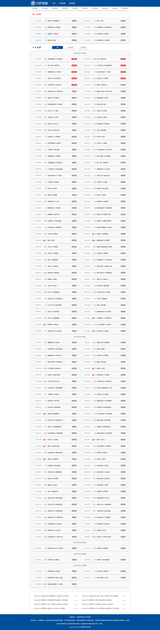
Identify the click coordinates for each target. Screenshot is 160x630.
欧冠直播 (104, 8)
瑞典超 (94, 188)
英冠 (46, 143)
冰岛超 (94, 381)
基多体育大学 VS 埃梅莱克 (104, 517)
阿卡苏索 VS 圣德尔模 (102, 571)
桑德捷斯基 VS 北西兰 (102, 97)
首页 (54, 3)
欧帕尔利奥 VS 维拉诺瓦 (103, 478)
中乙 (46, 65)
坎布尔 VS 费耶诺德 (102, 298)
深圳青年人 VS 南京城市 (54, 136)
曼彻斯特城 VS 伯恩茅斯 (54, 27)
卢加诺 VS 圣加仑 (52, 285)
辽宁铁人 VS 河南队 (102, 143)
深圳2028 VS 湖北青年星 (54, 78)
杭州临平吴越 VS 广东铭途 (104, 72)
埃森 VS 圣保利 (101, 349)
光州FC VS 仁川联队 (53, 110)
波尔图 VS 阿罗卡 (101, 459)
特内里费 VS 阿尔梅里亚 (54, 465)
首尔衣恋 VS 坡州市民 (53, 130)
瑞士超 (94, 195)
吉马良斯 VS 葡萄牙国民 (103, 285)
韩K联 (45, 110)
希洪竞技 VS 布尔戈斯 (53, 400)
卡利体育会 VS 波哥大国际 (104, 511)
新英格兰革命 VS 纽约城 (103, 472)
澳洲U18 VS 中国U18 (102, 279)
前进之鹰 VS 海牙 (101, 104)
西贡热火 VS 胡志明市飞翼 (104, 214)
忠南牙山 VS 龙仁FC (53, 123)
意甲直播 (94, 8)
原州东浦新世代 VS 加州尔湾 (104, 149)
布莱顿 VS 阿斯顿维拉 (53, 21)
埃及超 (94, 387)
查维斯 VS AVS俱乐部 (53, 97)
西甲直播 (64, 8)
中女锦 (94, 91)
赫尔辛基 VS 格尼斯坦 (102, 201)
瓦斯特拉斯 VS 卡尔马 (53, 201)
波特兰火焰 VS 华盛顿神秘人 (104, 504)
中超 (95, 143)
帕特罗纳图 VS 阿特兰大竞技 (55, 577)
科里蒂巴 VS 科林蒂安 (102, 491)
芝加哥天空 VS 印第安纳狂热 (55, 511)
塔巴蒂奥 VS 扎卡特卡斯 (54, 530)
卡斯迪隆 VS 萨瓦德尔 (53, 394)
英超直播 (54, 8)
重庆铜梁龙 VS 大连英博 (54, 208)
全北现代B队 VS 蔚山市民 (54, 85)
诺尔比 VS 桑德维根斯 (53, 318)
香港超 (94, 59)
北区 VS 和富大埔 (101, 59)
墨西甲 (45, 530)
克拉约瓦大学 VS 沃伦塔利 (55, 331)
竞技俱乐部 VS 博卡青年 (103, 524)
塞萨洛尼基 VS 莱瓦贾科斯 (104, 420)
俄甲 (46, 227)
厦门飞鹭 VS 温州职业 (53, 65)
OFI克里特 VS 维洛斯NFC (54, 368)
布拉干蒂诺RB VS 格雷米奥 (104, 446)
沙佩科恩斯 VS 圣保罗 (102, 485)
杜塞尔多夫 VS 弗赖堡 (102, 355)
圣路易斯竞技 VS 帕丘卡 (103, 498)
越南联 (94, 214)
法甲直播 (74, 8)
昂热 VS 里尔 (100, 21)
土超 (46, 349)
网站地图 (88, 627)
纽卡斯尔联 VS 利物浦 (102, 33)
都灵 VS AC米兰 (101, 439)
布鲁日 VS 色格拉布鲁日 (54, 375)
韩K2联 (94, 110)
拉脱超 (94, 548)
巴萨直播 (87, 617)
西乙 (46, 311)
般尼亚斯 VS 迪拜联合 (53, 272)
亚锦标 (45, 59)
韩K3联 (94, 78)
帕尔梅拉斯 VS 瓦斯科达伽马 (55, 452)
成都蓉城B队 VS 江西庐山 (54, 72)
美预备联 (94, 536)
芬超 (46, 188)
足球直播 (62, 3)
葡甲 (46, 97)
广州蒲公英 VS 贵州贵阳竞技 (104, 65)
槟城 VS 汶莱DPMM (102, 85)
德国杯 (94, 130)
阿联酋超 (45, 272)
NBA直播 (34, 8)
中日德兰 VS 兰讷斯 (102, 182)
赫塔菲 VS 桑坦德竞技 (53, 413)
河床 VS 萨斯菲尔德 (53, 491)
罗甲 (95, 227)
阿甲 (95, 413)
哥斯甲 (45, 524)
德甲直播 (84, 8)
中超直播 (114, 8)
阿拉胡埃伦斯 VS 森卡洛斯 (55, 524)
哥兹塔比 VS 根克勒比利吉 (104, 426)
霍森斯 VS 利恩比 (52, 279)
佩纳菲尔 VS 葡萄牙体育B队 (104, 221)
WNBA (45, 472)
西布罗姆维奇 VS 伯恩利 (54, 143)
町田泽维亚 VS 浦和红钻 (103, 123)
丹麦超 (94, 97)
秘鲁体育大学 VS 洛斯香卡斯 (55, 517)
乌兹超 (94, 272)
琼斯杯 (45, 91)
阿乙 (95, 559)
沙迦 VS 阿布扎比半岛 (53, 381)
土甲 (95, 266)
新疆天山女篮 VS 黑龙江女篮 (104, 91)
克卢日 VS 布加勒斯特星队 (55, 426)
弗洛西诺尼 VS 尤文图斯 (103, 40)
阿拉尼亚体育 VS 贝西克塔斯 (104, 433)
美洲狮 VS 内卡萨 (101, 530)
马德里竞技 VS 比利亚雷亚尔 (104, 27)
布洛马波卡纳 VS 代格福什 (104, 292)
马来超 (94, 85)
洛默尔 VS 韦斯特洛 (53, 266)
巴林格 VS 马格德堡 (53, 253)
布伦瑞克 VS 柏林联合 (102, 253)
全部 (57, 47)
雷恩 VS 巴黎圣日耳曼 (53, 446)
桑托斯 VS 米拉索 (52, 485)
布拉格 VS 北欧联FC (53, 234)
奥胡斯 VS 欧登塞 (52, 195)
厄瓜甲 (94, 517)
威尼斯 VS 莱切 (52, 40)
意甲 (46, 40)
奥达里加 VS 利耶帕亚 (102, 548)
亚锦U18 (94, 279)
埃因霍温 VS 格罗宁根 (53, 214)
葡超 (95, 285)
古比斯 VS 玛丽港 (52, 188)
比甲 (46, 156)
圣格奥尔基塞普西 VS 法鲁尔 (104, 227)
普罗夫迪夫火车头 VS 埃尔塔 (55, 548)
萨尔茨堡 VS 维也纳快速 (54, 407)
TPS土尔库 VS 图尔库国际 (55, 305)
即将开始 (74, 20)
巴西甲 (94, 446)
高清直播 (74, 59)
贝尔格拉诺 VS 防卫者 (102, 465)
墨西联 (94, 498)
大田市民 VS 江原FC (53, 117)
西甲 (95, 27)
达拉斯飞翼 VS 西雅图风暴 (55, 472)
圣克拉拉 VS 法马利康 (102, 394)
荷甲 (95, 104)
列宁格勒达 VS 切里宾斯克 (55, 227)
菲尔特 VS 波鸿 (101, 136)
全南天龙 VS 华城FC (102, 110)
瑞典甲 (45, 234)
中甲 (46, 136)
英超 (46, 21)
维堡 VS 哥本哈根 (101, 362)
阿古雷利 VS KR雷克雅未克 (104, 407)
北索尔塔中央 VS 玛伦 (102, 577)
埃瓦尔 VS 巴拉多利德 (53, 311)
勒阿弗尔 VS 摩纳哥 (53, 33)
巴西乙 (94, 478)
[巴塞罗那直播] (39, 3)
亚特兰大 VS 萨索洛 (53, 439)
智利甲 (45, 342)
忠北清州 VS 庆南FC (102, 117)
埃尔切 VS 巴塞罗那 (53, 459)
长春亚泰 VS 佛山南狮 (53, 149)
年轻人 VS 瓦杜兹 (101, 195)
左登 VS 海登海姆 (101, 130)
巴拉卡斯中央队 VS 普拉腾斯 (104, 413)
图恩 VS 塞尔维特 (101, 305)
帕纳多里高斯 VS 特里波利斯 (55, 433)
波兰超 (45, 221)
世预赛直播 (124, 8)
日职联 (94, 123)
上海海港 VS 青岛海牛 (53, 182)
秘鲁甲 (45, 478)
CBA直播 (44, 8)
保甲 (46, 355)
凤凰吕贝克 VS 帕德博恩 (103, 342)
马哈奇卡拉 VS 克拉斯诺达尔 (55, 298)
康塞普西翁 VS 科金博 (53, 342)
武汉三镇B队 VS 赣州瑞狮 (103, 156)
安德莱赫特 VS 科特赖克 (54, 156)
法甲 (95, 21)
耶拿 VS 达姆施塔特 (53, 259)
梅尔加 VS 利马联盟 (53, 478)
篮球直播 (72, 3)
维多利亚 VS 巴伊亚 (102, 452)
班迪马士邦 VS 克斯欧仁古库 (104, 266)
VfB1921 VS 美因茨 (53, 246)
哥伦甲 (94, 511)
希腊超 (45, 368)
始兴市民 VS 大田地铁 (102, 78)
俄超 (46, 104)
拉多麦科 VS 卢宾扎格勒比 (55, 221)
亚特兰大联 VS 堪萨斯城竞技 (55, 498)
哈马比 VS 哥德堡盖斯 (53, 292)
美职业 (94, 472)
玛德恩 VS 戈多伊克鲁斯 (103, 559)
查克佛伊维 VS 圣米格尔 (54, 571)
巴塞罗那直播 (80, 617)
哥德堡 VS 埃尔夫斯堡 (102, 188)
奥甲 (95, 311)
